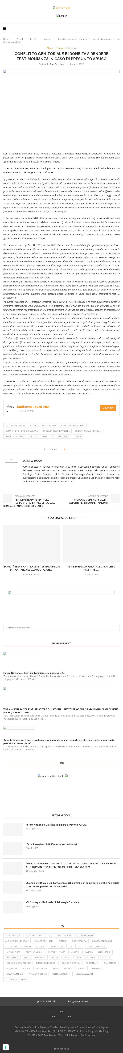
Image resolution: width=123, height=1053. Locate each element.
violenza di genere (38, 974)
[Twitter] (62, 1014)
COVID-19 (40, 946)
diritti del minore (56, 952)
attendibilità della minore (43, 425)
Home (6, 39)
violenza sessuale (84, 974)
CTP (70, 946)
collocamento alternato (18, 946)
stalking (68, 968)
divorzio (74, 952)
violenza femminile (61, 974)
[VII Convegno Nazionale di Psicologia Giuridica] (13, 907)
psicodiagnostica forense (18, 963)
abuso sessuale (12, 935)
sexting (26, 968)
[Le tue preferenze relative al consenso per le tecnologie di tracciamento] (6, 1047)
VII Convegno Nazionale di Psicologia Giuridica (52, 902)
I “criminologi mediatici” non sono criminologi (51, 844)
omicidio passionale (85, 957)
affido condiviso (84, 935)
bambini (62, 941)
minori (78, 436)
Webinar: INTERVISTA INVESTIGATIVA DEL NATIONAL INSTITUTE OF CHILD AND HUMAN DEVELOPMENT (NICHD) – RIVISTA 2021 (71, 865)
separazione (11, 968)
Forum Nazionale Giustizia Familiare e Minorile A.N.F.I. (56, 824)
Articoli (20, 39)
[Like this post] (67, 449)
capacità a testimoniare (72, 425)
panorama (105, 957)
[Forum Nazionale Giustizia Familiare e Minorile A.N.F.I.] (13, 829)
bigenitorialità (79, 941)
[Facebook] (54, 1014)
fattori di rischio (60, 436)
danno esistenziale (96, 946)
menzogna (40, 957)
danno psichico (12, 952)
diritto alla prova (38, 436)
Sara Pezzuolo (57, 64)
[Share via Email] (80, 449)
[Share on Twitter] (74, 449)
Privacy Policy (86, 1031)
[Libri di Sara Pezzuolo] (50, 776)
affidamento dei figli (36, 935)
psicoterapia (92, 963)
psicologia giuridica (70, 963)
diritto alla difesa (14, 436)
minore (54, 957)
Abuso (47, 39)
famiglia (89, 952)
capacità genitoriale (102, 941)
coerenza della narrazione (56, 431)
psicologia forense (45, 963)
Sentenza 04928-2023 (33, 407)
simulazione (41, 968)
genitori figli (12, 957)
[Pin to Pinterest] (77, 449)
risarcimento (110, 963)
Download (108, 407)
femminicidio (104, 952)
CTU (79, 946)
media (27, 957)
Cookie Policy (101, 1031)
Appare (91, 1035)
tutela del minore (14, 974)
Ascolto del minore (15, 425)
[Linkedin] (69, 1014)
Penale (33, 39)
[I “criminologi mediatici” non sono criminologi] (13, 848)
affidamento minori (61, 935)
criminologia (56, 946)
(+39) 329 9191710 (46, 1002)
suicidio (82, 968)
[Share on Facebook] (71, 449)
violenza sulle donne (15, 979)
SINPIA (55, 968)
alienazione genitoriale (17, 941)
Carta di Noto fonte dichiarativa (21, 431)
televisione (96, 968)
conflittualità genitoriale (88, 431)
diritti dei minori (34, 952)
